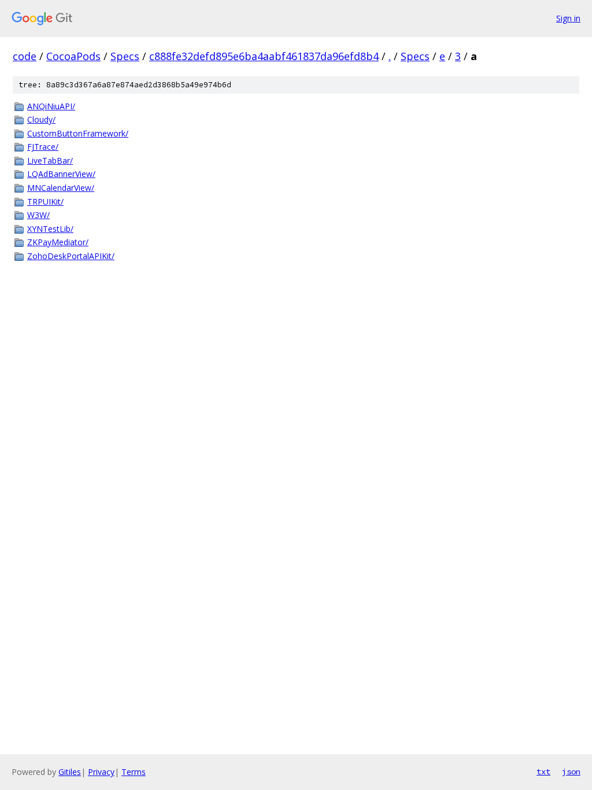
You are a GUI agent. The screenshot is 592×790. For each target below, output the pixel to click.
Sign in (568, 18)
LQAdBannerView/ (61, 173)
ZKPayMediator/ (57, 242)
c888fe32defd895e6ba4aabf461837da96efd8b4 (264, 56)
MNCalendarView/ (60, 187)
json (571, 771)
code (24, 56)
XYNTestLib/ (50, 228)
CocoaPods (73, 56)
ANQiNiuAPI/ (51, 106)
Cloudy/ (41, 119)
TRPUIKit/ (45, 201)
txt (543, 771)
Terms (133, 771)
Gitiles (69, 771)
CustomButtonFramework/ (77, 133)
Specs (124, 56)
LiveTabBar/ (50, 160)
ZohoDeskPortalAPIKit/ (70, 255)
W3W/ (38, 214)
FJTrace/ (42, 146)
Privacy (101, 771)
